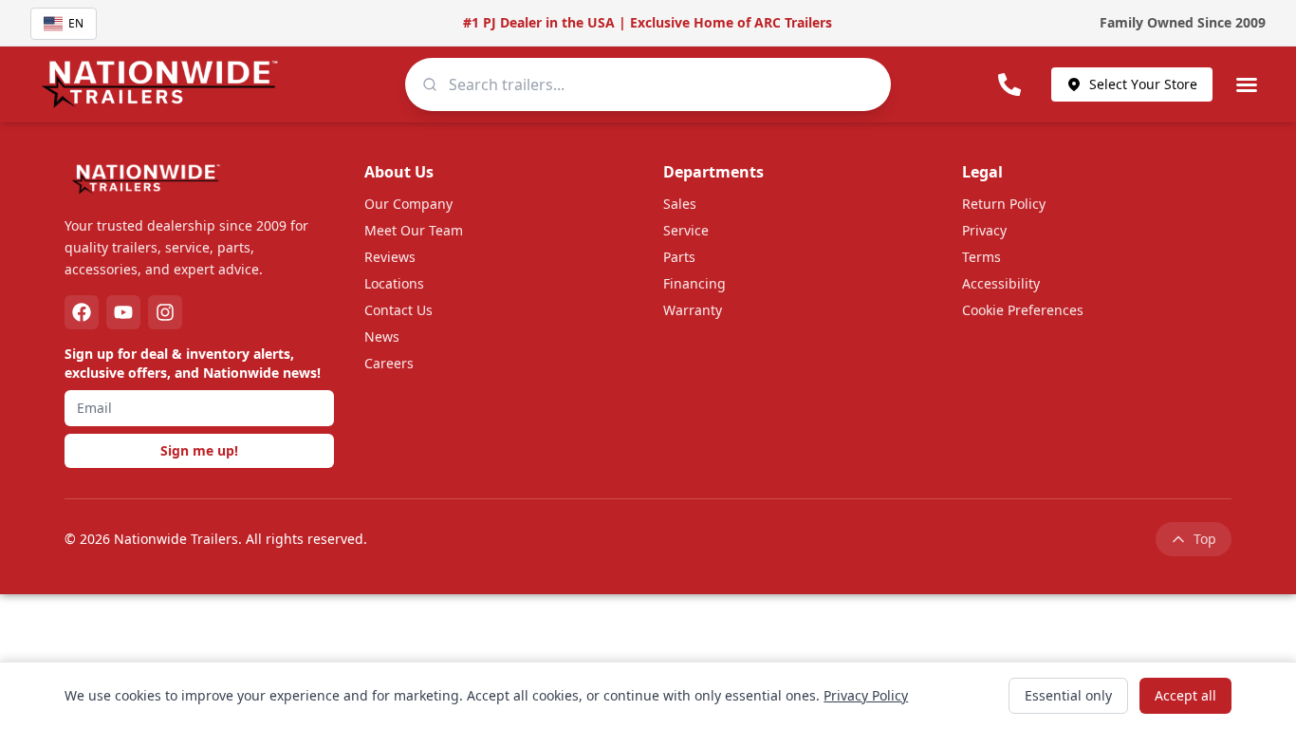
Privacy (984, 230)
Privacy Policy (866, 695)
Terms (981, 257)
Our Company (408, 204)
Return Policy (1004, 204)
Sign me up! (199, 450)
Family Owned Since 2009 (1183, 22)
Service (686, 230)
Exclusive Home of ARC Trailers (731, 22)
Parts (679, 257)
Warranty (692, 310)
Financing (694, 283)
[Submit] (429, 84)
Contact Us (398, 310)
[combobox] (648, 84)
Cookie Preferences (1022, 310)
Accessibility (1001, 283)
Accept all (1185, 695)
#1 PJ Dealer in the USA (539, 22)
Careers (389, 363)
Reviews (390, 257)
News (381, 336)
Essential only (1068, 695)
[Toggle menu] (1247, 84)
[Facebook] (82, 312)
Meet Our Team (413, 230)
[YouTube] (123, 312)
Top (1205, 539)
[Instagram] (165, 312)
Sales (679, 204)
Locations (394, 283)
